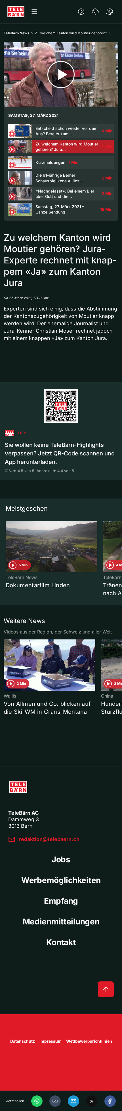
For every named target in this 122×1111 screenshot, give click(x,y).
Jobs (61, 859)
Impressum (50, 1041)
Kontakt (60, 942)
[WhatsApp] (37, 1101)
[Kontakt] (109, 11)
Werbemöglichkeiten (61, 880)
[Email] (73, 1101)
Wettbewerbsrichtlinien (89, 1041)
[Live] (81, 11)
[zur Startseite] (16, 11)
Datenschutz (22, 1041)
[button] (55, 1101)
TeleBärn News (16, 33)
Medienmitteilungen (61, 921)
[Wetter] (95, 11)
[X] (91, 1101)
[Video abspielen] (61, 74)
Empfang (61, 901)
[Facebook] (110, 1101)
